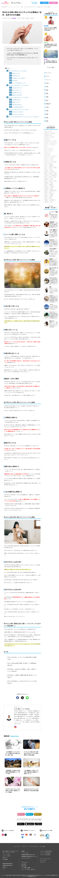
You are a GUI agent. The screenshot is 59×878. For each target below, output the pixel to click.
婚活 (47, 90)
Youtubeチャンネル (48, 135)
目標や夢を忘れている (16, 92)
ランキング (24, 846)
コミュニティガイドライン (26, 858)
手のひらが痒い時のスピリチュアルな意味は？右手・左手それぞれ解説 (37, 6)
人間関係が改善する (15, 99)
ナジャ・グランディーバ (49, 148)
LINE (46, 131)
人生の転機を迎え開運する (17, 107)
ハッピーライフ (16, 6)
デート (46, 146)
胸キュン (51, 192)
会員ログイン (5, 867)
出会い (46, 25)
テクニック (53, 144)
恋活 (47, 100)
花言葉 (46, 196)
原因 (23, 18)
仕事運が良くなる (15, 75)
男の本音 (46, 186)
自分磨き (51, 194)
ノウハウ (19, 18)
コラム (47, 76)
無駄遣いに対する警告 (16, 95)
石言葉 (46, 190)
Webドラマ (47, 133)
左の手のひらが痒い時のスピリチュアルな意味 (17, 97)
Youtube (53, 133)
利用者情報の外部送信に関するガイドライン (29, 856)
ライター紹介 (42, 846)
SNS (50, 131)
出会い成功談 (23, 864)
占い (46, 167)
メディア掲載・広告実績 (25, 867)
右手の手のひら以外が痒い (17, 112)
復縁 (55, 173)
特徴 (47, 110)
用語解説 (51, 184)
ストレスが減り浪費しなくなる (17, 83)
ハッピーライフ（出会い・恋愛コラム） (28, 869)
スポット (46, 144)
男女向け (32, 18)
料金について (5, 857)
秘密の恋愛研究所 (53, 190)
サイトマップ (42, 862)
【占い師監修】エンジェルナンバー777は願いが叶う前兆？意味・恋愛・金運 (12, 753)
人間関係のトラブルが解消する (17, 78)
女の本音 (46, 171)
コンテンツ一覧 (43, 860)
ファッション (47, 156)
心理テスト (47, 175)
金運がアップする (15, 73)
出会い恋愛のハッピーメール (6, 6)
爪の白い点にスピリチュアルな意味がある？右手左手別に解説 (31, 790)
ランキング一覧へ (50, 67)
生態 (46, 184)
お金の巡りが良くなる (16, 87)
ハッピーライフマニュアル (33, 846)
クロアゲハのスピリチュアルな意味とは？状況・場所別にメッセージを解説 (12, 791)
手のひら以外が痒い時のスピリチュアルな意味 (17, 109)
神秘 (22, 6)
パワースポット (47, 154)
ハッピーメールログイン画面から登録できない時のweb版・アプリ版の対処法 (50, 29)
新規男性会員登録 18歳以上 (8, 865)
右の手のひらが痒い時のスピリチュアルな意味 (17, 85)
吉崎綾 (55, 167)
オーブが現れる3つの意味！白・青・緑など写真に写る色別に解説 (50, 62)
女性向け (52, 171)
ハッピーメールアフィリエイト (45, 858)
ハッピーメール (47, 152)
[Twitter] (22, 697)
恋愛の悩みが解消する (16, 104)
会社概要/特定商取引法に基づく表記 (28, 854)
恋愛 (47, 97)
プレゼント (54, 156)
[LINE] (27, 697)
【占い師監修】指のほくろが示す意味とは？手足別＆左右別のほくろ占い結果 (50, 46)
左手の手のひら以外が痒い (17, 114)
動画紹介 (51, 165)
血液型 (51, 196)
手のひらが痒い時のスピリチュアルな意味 (16, 71)
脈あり (46, 194)
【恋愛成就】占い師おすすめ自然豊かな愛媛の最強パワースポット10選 (12, 772)
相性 (51, 188)
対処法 (51, 173)
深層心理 (27, 18)
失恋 (47, 86)
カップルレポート (24, 862)
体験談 (51, 163)
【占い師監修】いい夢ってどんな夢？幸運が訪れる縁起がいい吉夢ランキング (31, 772)
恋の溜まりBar (54, 175)
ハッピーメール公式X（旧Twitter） (46, 851)
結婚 (46, 192)
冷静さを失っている (15, 90)
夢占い (46, 169)
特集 (47, 114)
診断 (46, 42)
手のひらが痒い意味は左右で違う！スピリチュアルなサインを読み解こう (23, 116)
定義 (47, 93)
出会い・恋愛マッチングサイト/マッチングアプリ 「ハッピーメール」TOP (10, 852)
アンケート (49, 72)
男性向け (46, 188)
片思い (47, 107)
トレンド (48, 79)
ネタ (46, 150)
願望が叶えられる (15, 102)
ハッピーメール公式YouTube (45, 854)
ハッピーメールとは (6, 854)
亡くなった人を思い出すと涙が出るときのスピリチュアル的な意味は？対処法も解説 (31, 753)
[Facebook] (17, 697)
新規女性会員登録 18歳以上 (8, 863)
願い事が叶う (14, 80)
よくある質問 (5, 859)
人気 (46, 163)
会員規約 (23, 851)
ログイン (37, 814)
